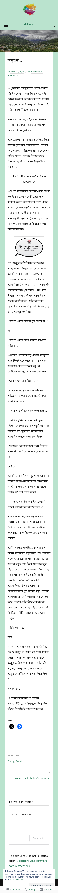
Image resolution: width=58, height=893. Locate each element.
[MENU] (6, 25)
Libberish (29, 24)
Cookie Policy (16, 880)
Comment (38, 838)
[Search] (50, 25)
